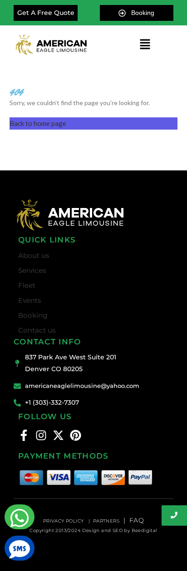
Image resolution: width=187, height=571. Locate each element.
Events (29, 300)
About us (33, 255)
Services (32, 270)
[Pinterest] (75, 435)
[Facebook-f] (24, 435)
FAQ (136, 520)
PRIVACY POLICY (64, 521)
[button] (145, 44)
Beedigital (144, 530)
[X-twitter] (58, 435)
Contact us (37, 330)
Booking (32, 315)
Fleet (26, 285)
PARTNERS (106, 521)
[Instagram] (41, 435)
